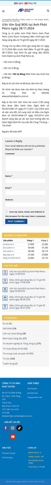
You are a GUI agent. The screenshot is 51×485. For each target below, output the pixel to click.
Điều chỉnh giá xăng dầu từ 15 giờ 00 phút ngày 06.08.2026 (27, 298)
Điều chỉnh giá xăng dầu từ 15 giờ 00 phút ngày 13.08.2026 (27, 281)
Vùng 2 (44, 240)
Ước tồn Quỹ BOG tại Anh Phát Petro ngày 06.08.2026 (27, 289)
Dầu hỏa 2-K (8, 254)
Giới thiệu (7, 328)
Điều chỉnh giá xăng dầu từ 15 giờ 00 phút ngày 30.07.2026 (27, 306)
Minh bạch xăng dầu (12, 338)
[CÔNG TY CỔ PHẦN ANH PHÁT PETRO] (25, 10)
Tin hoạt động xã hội (13, 348)
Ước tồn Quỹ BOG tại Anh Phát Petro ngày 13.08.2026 (27, 272)
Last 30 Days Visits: (36, 460)
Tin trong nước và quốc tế (15, 353)
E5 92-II (8, 244)
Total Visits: (33, 467)
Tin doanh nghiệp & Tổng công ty (19, 343)
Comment (10, 153)
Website (9, 199)
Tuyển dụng (9, 363)
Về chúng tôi (32, 388)
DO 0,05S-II (8, 251)
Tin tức (6, 358)
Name (8, 176)
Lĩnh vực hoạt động (12, 333)
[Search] (48, 11)
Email (8, 188)
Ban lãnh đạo (32, 393)
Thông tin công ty (8, 453)
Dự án (6, 323)
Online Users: (33, 452)
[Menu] (3, 11)
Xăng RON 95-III (11, 258)
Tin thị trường (7, 457)
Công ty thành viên (34, 397)
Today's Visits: (34, 456)
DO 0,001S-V (9, 247)
